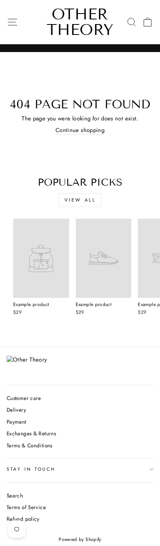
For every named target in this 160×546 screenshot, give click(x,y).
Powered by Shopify (80, 539)
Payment (16, 422)
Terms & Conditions (29, 445)
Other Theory (80, 22)
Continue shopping (80, 130)
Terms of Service (26, 507)
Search (15, 495)
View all (80, 199)
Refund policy (23, 519)
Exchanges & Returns (31, 433)
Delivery (16, 410)
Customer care (24, 398)
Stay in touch (31, 469)
